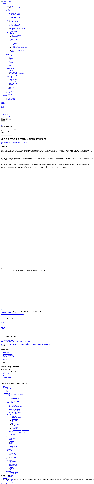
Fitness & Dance (14, 21)
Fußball (9, 32)
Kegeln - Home (12, 55)
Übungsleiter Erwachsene (15, 24)
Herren (11, 40)
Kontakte (12, 53)
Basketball (8, 88)
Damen (11, 62)
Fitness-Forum (9, 20)
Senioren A (15, 46)
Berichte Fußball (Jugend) (18, 50)
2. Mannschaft (15, 44)
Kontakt (5, 95)
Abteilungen (7, 10)
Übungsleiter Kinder (14, 25)
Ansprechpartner (11, 98)
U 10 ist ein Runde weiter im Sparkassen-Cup (12, 314)
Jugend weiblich (13, 81)
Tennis (7, 69)
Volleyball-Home (13, 79)
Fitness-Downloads (8, 355)
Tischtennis (9, 76)
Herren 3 (12, 60)
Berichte (19, 7)
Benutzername (17, 128)
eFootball (12, 51)
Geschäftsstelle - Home (14, 13)
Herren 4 (11, 61)
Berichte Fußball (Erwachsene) (20, 47)
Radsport (8, 66)
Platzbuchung (13, 75)
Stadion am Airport (16, 35)
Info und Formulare (13, 16)
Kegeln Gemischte (26, 142)
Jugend (10, 49)
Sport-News (10, 6)
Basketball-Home (13, 90)
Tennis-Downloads (8, 358)
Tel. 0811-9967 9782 (6, 373)
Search (2, 121)
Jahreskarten (15, 36)
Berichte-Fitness (13, 31)
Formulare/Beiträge (8, 354)
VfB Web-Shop (8, 94)
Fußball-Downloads (9, 356)
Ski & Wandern (12, 23)
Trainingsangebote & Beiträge (17, 73)
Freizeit (12, 86)
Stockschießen (10, 68)
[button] (47, 110)
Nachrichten (6, 5)
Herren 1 (11, 57)
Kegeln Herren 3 (8, 142)
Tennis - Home (13, 70)
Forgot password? (14, 133)
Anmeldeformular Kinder (15, 29)
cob (1, 143)
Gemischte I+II (13, 64)
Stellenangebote (11, 99)
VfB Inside (14, 38)
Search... (3, 118)
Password (16, 129)
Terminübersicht (10, 92)
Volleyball (9, 77)
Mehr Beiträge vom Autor (7, 340)
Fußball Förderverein (14, 39)
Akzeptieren (3, 483)
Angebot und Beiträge (15, 14)
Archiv (7, 9)
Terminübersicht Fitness (14, 27)
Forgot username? (5, 133)
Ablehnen (8, 483)
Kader (15, 43)
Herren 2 (12, 58)
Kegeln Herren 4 (17, 142)
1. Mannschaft (16, 42)
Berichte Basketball (13, 91)
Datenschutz (7, 377)
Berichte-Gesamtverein (14, 17)
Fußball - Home (14, 33)
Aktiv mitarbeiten (14, 18)
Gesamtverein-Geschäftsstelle (14, 12)
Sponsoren (6, 352)
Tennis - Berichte (13, 72)
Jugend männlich (13, 83)
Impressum (6, 375)
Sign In (2, 132)
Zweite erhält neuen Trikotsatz (8, 312)
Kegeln (8, 54)
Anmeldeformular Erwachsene (17, 28)
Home (4, 3)
